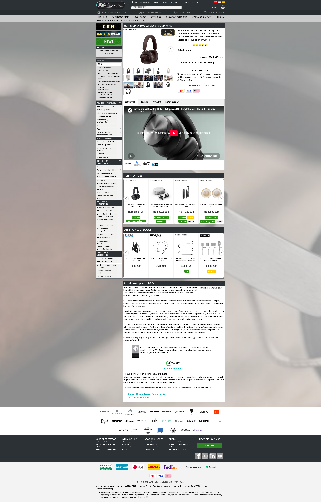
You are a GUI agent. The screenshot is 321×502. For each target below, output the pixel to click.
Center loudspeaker (104, 173)
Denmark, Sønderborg (179, 444)
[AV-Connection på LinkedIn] (212, 458)
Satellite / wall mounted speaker (106, 149)
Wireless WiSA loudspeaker (107, 113)
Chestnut (182, 218)
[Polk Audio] (154, 421)
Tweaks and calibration (106, 276)
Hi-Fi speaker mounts (105, 258)
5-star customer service (212, 77)
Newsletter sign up (209, 439)
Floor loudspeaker (103, 145)
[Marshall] (129, 421)
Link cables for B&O (105, 98)
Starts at (203, 57)
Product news (151, 442)
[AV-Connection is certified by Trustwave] (106, 467)
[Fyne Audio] (191, 411)
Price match (128, 447)
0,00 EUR (216, 8)
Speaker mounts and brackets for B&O (106, 88)
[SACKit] (191, 421)
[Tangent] (185, 430)
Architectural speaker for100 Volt (105, 221)
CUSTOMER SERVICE (106, 439)
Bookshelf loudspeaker (105, 141)
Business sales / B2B (178, 449)
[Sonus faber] (136, 430)
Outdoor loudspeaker (105, 225)
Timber (142, 221)
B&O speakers (103, 71)
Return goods (145, 2)
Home (135, 2)
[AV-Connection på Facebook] (198, 458)
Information (175, 2)
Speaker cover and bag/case (104, 272)
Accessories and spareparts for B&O (109, 77)
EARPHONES (156, 17)
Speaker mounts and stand (105, 197)
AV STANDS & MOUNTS (202, 17)
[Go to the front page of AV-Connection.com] (132, 2)
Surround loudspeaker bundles (105, 188)
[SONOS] (123, 430)
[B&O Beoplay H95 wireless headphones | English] (215, 3)
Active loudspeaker (104, 116)
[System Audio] (173, 430)
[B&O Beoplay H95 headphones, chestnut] (149, 49)
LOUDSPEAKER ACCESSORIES (102, 254)
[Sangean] (204, 421)
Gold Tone (136, 218)
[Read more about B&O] (130, 31)
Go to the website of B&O (139, 397)
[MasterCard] (181, 91)
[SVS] (160, 430)
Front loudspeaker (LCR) (106, 170)
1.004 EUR (213, 57)
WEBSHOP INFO (129, 439)
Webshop (174, 447)
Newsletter (150, 449)
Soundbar (101, 125)
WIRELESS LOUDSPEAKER (106, 103)
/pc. (221, 57)
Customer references (106, 444)
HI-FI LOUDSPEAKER (104, 138)
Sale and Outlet (152, 444)
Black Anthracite (132, 221)
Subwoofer (101, 154)
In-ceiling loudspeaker (105, 207)
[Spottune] (148, 430)
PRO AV (220, 17)
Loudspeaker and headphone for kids (104, 133)
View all (191, 221)
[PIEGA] (142, 421)
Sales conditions (104, 447)
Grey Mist (190, 218)
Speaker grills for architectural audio (104, 248)
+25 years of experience (212, 74)
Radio (99, 129)
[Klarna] (196, 91)
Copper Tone (161, 221)
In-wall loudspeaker (104, 210)
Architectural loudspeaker (107, 183)
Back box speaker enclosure (103, 242)
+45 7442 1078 (193, 486)
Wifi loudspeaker (103, 110)
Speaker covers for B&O (107, 84)
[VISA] (188, 91)
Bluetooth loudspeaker (105, 106)
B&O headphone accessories (109, 82)
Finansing (156, 2)
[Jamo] (204, 411)
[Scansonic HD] (216, 421)
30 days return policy (188, 77)
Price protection (186, 80)
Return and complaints (106, 449)
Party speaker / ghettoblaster (102, 121)
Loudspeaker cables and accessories (106, 266)
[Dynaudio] (166, 411)
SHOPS (172, 439)
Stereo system (102, 157)
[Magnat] (117, 421)
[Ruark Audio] (179, 421)
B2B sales (186, 2)
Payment (126, 444)
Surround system (103, 192)
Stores (165, 2)
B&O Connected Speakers (108, 73)
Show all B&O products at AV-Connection (147, 394)
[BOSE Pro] (142, 411)
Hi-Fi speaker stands (105, 261)
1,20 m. (186, 272)
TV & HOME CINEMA (120, 17)
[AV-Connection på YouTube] (220, 458)
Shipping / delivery (130, 442)
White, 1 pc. (212, 272)
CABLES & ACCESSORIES (176, 17)
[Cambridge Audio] (154, 411)
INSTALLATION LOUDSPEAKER (102, 203)
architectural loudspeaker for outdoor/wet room (107, 215)
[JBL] (216, 411)
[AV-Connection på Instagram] (205, 458)
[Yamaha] (198, 430)
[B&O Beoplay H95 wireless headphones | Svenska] (223, 3)
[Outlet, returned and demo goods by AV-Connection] (108, 29)
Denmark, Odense (177, 442)
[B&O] (129, 411)
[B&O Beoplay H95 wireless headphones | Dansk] (219, 3)
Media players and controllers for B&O (105, 93)
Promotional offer (153, 447)
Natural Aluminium (161, 218)
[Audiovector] (117, 411)
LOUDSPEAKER (140, 17)
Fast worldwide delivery (189, 74)
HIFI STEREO (102, 17)
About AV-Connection (106, 442)
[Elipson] (179, 411)
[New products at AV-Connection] (108, 44)
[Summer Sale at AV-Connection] (108, 36)
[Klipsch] (104, 421)
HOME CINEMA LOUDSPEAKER (102, 162)
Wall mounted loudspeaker (102, 230)
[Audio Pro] (104, 411)
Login (196, 2)
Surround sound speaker (106, 176)
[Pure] (166, 421)
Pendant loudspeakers (105, 234)
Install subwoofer (103, 238)
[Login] (192, 2)
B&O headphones (105, 68)
